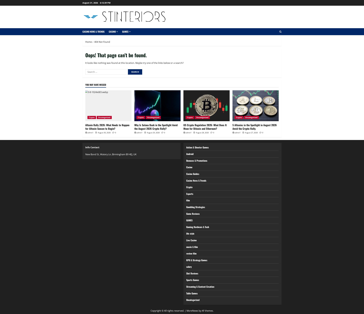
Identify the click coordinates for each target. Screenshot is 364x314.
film (188, 200)
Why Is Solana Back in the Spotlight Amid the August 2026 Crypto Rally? (156, 126)
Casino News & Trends (93, 31)
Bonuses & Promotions (196, 160)
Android (190, 154)
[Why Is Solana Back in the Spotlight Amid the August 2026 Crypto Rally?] (157, 105)
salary (189, 266)
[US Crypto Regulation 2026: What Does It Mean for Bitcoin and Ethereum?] (206, 105)
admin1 (90, 132)
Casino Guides (192, 174)
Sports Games (192, 280)
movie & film (192, 247)
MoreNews (192, 310)
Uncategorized (104, 117)
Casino (112, 31)
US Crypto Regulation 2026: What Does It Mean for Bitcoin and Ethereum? (205, 126)
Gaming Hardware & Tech (197, 227)
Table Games (192, 293)
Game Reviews (193, 213)
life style (190, 233)
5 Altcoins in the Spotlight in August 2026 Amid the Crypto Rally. (254, 126)
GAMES (125, 31)
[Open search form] (280, 31)
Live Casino (191, 240)
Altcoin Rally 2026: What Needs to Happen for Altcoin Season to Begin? (107, 126)
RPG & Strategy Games (196, 260)
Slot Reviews (192, 273)
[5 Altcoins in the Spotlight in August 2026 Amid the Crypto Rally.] (255, 105)
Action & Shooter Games (197, 147)
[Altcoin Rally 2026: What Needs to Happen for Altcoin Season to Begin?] (108, 105)
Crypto (92, 117)
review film (191, 253)
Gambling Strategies (195, 207)
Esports (189, 194)
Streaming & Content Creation (200, 286)
